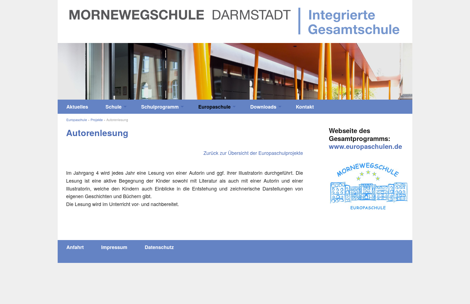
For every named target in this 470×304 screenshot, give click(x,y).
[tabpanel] (235, 71)
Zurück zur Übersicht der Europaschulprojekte (253, 152)
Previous (102, 68)
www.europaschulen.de (365, 146)
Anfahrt (75, 247)
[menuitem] (77, 107)
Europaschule (214, 106)
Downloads (263, 106)
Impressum (114, 247)
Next (368, 68)
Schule (114, 106)
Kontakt (305, 106)
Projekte (97, 119)
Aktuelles (77, 106)
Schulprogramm (160, 106)
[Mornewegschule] (235, 20)
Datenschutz (159, 247)
